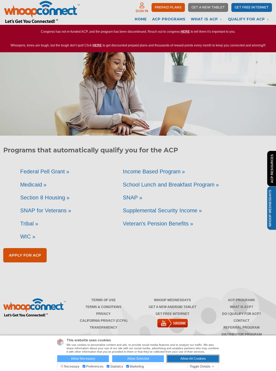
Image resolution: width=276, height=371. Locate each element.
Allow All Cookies (193, 358)
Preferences (94, 366)
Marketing (136, 366)
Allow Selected (138, 358)
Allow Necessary (83, 358)
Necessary (71, 366)
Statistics (116, 366)
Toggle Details (200, 366)
